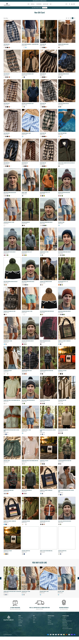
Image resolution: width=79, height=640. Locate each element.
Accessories (38, 4)
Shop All (32, 4)
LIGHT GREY (7, 434)
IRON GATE (44, 403)
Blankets (34, 617)
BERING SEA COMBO (22, 47)
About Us (49, 617)
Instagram (49, 620)
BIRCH (4, 373)
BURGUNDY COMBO (59, 195)
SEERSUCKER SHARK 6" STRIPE (26, 133)
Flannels (19, 619)
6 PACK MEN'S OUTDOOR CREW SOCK (63, 73)
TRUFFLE (24, 225)
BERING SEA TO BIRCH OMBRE (22, 195)
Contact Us (64, 617)
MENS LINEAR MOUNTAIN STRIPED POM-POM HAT (10, 281)
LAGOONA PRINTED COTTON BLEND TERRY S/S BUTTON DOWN (11, 430)
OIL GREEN (7, 373)
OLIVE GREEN (9, 195)
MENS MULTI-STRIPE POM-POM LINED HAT (64, 192)
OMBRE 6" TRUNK (24, 192)
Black (60, 373)
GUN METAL (42, 195)
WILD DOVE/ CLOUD (42, 255)
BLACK (40, 344)
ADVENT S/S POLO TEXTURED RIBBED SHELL (46, 550)
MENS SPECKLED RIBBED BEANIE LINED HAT (10, 192)
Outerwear (20, 622)
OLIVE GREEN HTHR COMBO (62, 195)
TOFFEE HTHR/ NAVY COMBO (6, 284)
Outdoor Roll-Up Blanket (62, 370)
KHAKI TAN (22, 77)
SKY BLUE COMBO (25, 47)
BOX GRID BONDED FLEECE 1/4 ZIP (45, 192)
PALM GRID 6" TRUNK (61, 222)
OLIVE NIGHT (44, 195)
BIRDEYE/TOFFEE (9, 47)
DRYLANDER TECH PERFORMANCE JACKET (28, 73)
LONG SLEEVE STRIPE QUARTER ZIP (45, 400)
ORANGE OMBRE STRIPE (25, 373)
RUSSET (59, 47)
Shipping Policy (65, 624)
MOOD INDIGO (24, 77)
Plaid (59, 344)
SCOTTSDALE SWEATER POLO (26, 550)
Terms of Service (65, 627)
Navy (60, 344)
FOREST (62, 373)
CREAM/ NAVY (4, 47)
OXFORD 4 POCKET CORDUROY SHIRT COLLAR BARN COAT (66, 162)
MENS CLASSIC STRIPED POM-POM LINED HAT (28, 400)
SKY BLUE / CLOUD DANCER (40, 255)
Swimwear (20, 625)
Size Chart (64, 619)
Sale (50, 4)
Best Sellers (45, 4)
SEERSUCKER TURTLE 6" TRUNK (26, 429)
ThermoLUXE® (50, 624)
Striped (62, 344)
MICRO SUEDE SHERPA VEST (26, 222)
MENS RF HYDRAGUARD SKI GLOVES (45, 340)
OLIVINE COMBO (4, 463)
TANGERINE (60, 136)
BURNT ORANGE (40, 195)
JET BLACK (22, 225)
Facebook (49, 622)
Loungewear (20, 620)
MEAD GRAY (6, 195)
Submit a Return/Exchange (67, 620)
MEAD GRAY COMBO (60, 195)
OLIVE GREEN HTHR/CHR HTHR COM (4, 284)
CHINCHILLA (42, 403)
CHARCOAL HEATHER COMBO (22, 403)
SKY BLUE (59, 136)
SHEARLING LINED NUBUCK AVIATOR (63, 44)
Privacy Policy (64, 625)
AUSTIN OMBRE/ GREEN (6, 47)
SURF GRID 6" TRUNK (7, 460)
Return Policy (64, 622)
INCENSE (6, 373)
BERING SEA (6, 434)
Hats (34, 620)
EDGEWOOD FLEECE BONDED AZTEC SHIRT (46, 281)
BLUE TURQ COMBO (6, 225)
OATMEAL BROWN (42, 284)
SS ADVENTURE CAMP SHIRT (8, 370)
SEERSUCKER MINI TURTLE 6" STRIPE (9, 222)
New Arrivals (20, 617)
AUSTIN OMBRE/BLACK (7, 47)
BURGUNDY (40, 403)
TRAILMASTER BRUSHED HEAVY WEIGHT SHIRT (46, 370)
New (28, 4)
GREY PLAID (40, 373)
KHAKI (4, 195)
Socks (34, 619)
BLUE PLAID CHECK (22, 373)
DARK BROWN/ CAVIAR (40, 284)
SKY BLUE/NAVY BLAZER (22, 433)
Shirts (19, 624)
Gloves (34, 622)
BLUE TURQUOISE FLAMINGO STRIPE (24, 47)
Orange (59, 373)
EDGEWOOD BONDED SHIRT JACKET (27, 370)
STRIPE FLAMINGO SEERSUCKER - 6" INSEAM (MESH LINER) (30, 44)
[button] (74, 4)
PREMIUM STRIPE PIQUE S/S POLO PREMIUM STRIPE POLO (12, 400)
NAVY (59, 77)
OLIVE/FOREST (60, 77)
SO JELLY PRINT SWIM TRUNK (62, 133)
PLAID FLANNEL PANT (7, 44)
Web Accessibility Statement (67, 628)
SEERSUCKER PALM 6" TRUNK (44, 251)
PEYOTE (6, 403)
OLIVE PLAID (42, 373)
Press (49, 619)
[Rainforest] (7, 4)
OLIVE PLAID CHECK (24, 373)
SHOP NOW (44, 7)
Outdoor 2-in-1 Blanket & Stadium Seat (64, 340)
